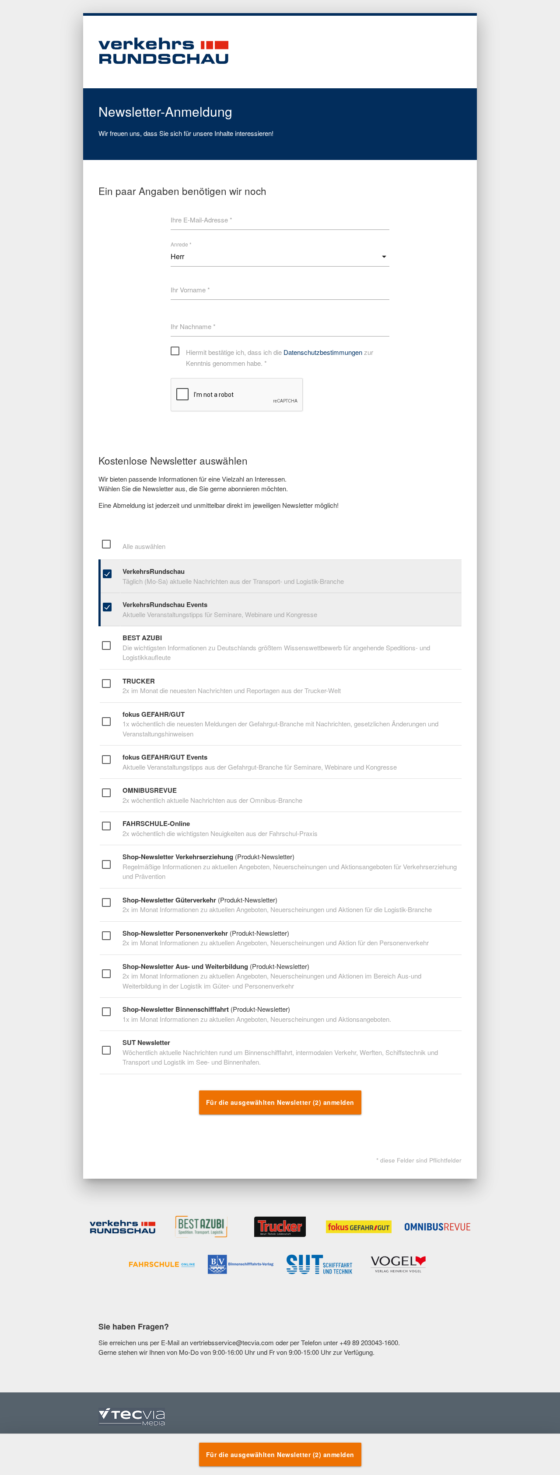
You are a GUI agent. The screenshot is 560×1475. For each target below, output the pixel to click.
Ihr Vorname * (190, 289)
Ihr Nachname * (193, 326)
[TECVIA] (131, 1417)
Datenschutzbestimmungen (323, 352)
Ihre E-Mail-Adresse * (201, 219)
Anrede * (181, 244)
